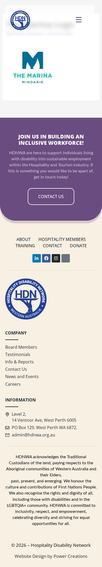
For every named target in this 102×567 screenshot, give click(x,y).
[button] (78, 20)
